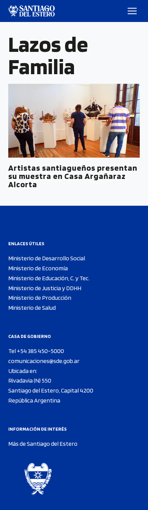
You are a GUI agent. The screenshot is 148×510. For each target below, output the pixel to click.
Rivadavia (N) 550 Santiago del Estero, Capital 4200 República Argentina (50, 390)
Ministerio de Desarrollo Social (46, 258)
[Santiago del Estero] (31, 10)
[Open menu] (132, 10)
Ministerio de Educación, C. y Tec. (48, 278)
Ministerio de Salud (32, 307)
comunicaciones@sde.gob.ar (44, 360)
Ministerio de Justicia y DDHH (44, 288)
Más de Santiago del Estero (42, 443)
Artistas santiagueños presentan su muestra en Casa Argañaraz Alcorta (72, 176)
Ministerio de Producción (39, 297)
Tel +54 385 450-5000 (36, 350)
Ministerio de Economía (38, 268)
